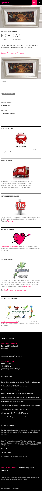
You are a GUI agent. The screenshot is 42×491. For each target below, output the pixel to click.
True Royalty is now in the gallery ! (12, 401)
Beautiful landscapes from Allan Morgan (14, 409)
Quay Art (5, 2)
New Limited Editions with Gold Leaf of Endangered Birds (20, 397)
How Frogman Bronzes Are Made (15, 290)
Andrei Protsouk (8, 93)
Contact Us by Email (9, 346)
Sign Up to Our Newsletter (10, 430)
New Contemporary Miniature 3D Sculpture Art (17, 394)
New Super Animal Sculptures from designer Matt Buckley (20, 405)
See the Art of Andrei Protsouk (12, 53)
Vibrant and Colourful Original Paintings (14, 413)
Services (4, 348)
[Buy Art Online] (21, 140)
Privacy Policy (6, 453)
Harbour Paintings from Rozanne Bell (13, 417)
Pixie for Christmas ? (8, 112)
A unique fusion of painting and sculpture (15, 390)
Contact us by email (26, 468)
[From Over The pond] (21, 311)
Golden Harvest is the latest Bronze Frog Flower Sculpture (20, 382)
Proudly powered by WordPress (10, 488)
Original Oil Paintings (9, 32)
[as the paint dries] (21, 239)
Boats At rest (6, 104)
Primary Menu (39, 2)
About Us (4, 449)
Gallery (4, 39)
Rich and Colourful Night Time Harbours (14, 386)
